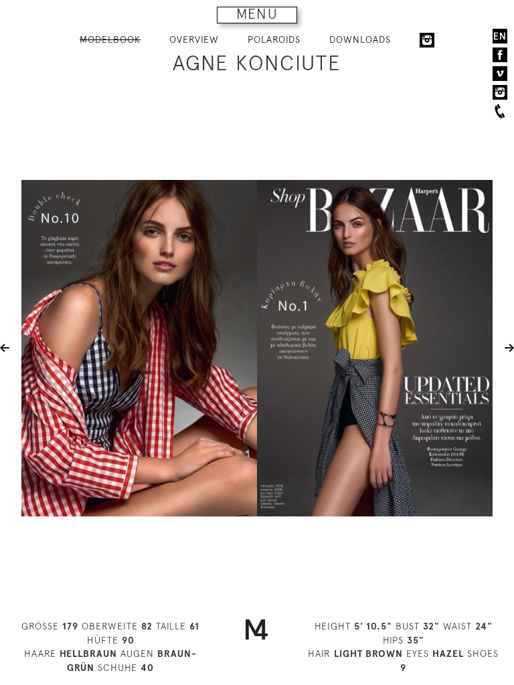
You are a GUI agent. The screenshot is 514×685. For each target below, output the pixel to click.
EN (500, 36)
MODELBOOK (110, 39)
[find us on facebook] (500, 54)
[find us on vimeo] (500, 73)
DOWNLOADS (360, 39)
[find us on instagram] (500, 92)
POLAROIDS (274, 39)
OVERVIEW (194, 39)
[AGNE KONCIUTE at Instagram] (427, 40)
